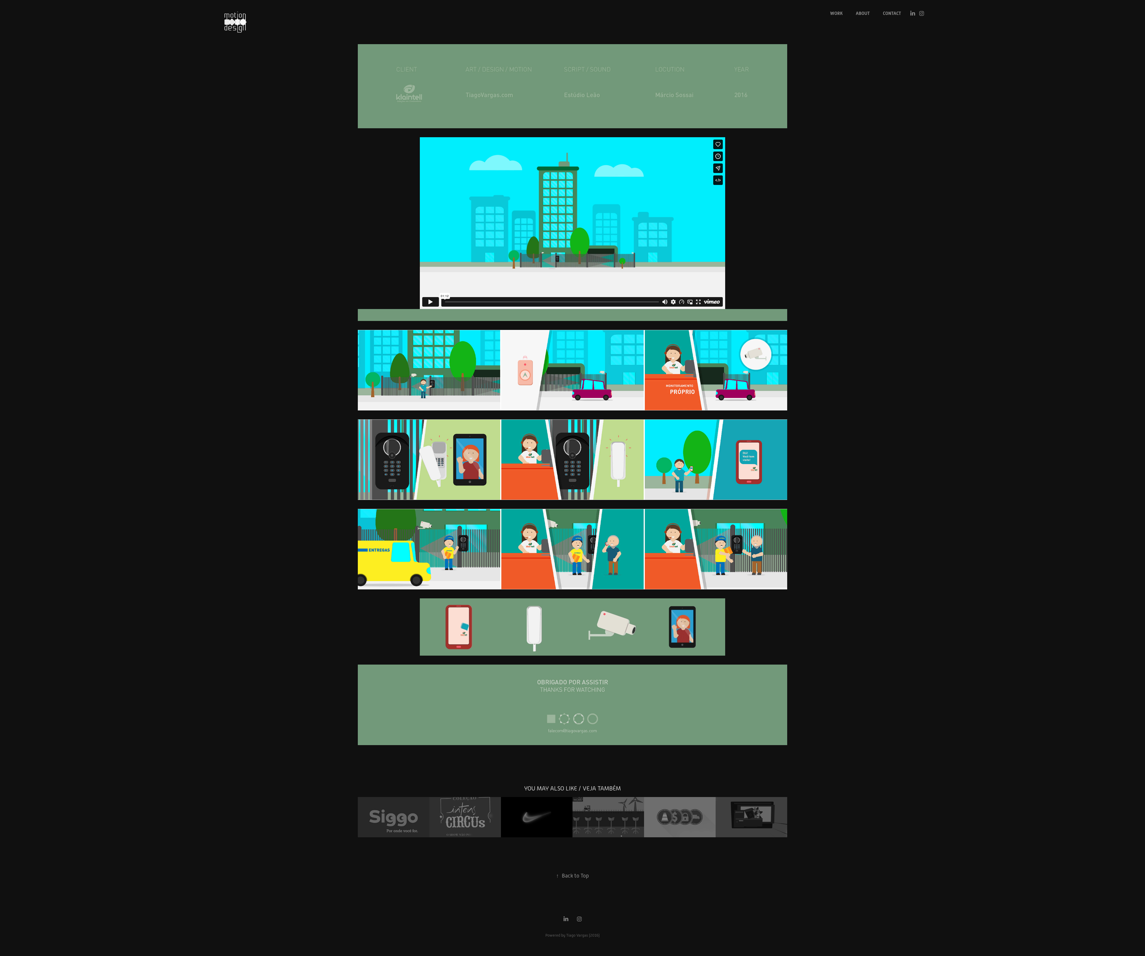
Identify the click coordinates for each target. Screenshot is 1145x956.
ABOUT (863, 13)
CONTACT (892, 13)
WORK (836, 13)
